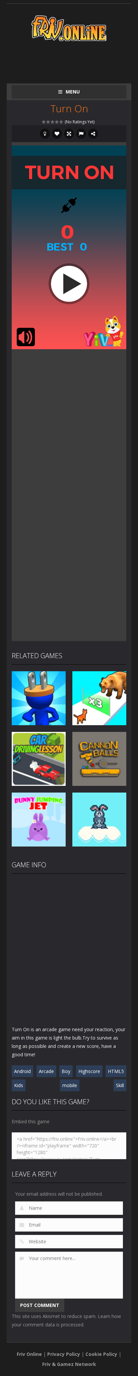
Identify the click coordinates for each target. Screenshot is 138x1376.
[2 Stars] (48, 122)
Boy (66, 1071)
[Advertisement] (75, 61)
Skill (120, 1085)
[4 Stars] (57, 122)
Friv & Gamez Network (69, 1364)
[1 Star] (44, 122)
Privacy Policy (63, 1354)
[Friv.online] (69, 27)
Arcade (46, 1071)
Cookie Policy (101, 1354)
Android (22, 1071)
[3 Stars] (53, 122)
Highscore (89, 1071)
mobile (69, 1085)
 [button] (81, 134)
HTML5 (116, 1071)
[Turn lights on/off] (45, 134)
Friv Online (29, 1354)
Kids (18, 1085)
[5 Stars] (61, 122)
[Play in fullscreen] (69, 134)
